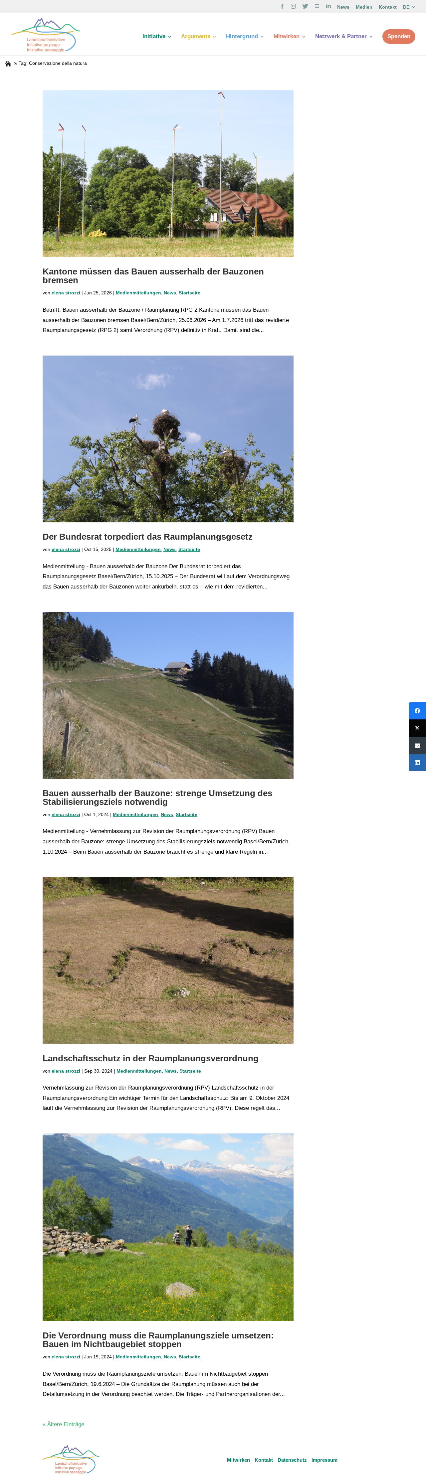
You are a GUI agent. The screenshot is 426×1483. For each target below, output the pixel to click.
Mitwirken (287, 37)
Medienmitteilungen (138, 292)
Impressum (324, 1460)
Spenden (398, 36)
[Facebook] (417, 710)
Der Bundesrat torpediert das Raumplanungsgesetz (148, 537)
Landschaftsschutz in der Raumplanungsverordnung (151, 1058)
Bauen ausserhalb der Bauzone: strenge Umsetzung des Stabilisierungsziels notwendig (157, 797)
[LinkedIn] (417, 762)
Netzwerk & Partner (341, 37)
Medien (364, 7)
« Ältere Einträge (63, 1424)
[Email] (417, 745)
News (343, 7)
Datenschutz (292, 1460)
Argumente (195, 37)
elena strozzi (66, 292)
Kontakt (388, 7)
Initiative (153, 37)
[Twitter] (417, 728)
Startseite (189, 292)
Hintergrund (242, 37)
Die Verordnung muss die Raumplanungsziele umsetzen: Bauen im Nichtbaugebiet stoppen (158, 1339)
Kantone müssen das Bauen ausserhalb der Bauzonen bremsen (153, 275)
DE (406, 7)
